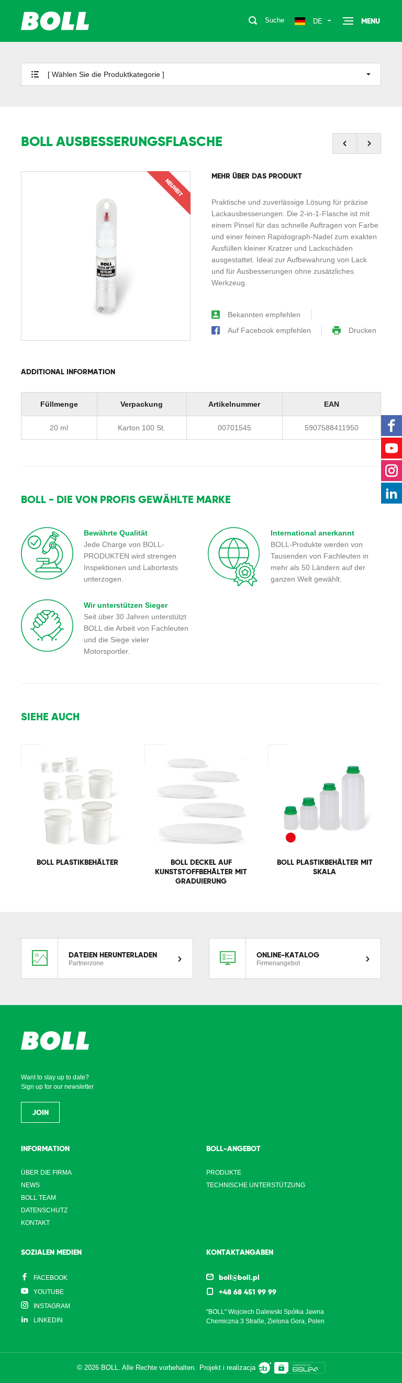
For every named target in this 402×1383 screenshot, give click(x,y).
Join (40, 1112)
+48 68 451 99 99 (247, 1292)
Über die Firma (46, 1172)
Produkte (223, 1172)
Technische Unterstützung (255, 1185)
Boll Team (38, 1197)
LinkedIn (48, 1320)
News (30, 1185)
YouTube (49, 1292)
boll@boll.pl (239, 1277)
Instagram (52, 1306)
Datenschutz (44, 1210)
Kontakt (35, 1222)
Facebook (51, 1277)
